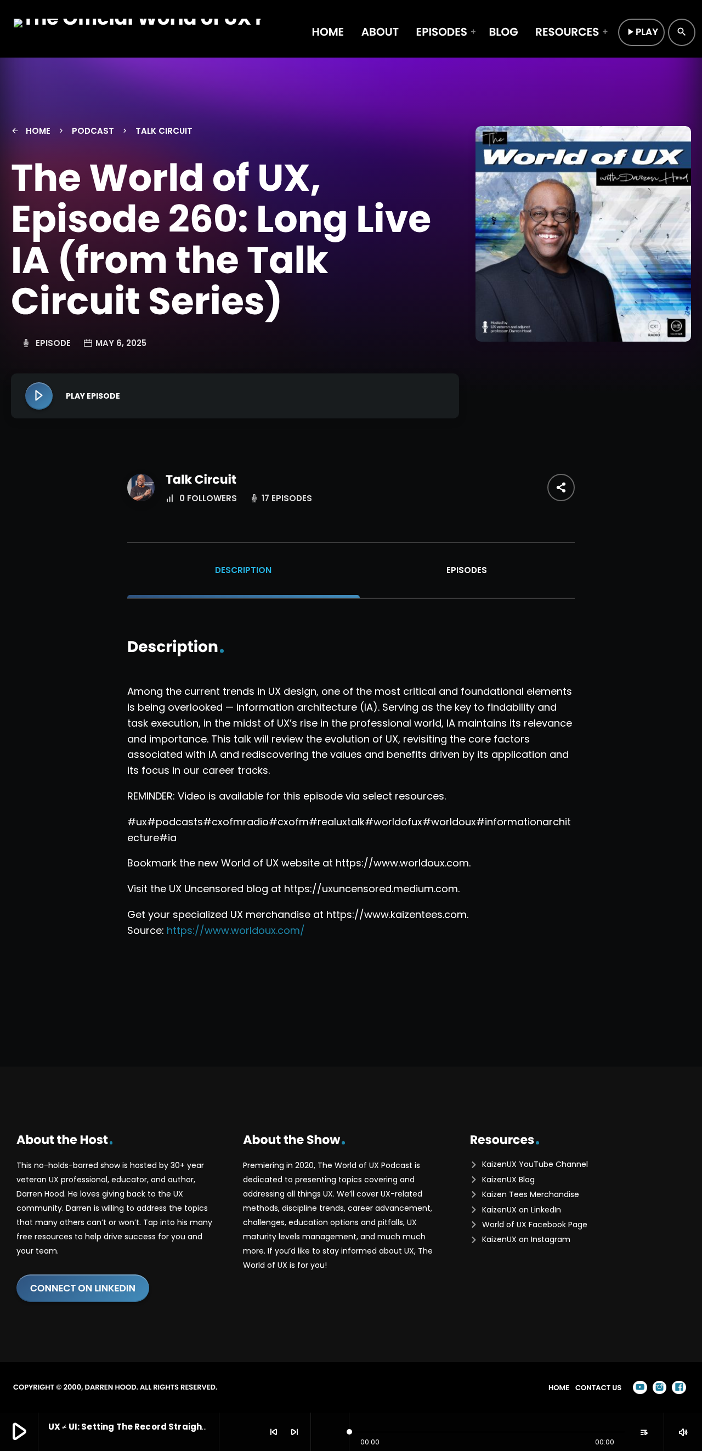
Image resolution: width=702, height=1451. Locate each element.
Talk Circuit (201, 479)
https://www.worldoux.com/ (236, 930)
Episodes (466, 570)
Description (243, 570)
